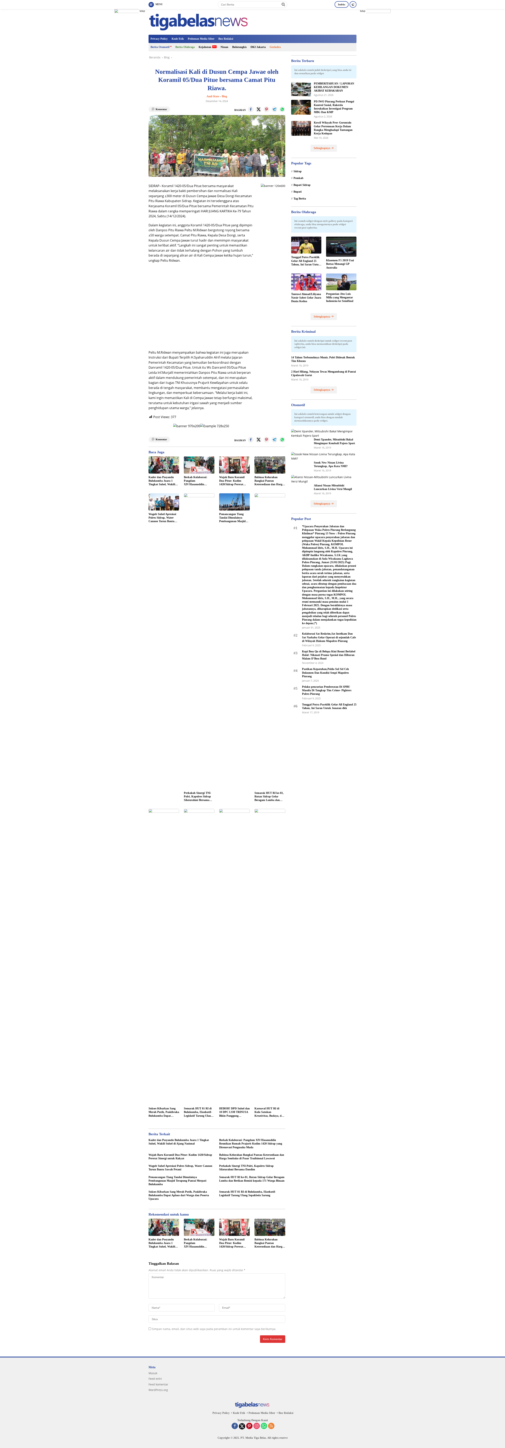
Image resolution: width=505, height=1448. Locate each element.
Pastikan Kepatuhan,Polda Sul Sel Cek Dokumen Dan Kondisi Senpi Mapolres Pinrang (325, 673)
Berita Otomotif (160, 47)
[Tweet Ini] (259, 109)
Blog (224, 96)
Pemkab (298, 178)
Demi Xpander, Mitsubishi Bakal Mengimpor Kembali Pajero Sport (334, 441)
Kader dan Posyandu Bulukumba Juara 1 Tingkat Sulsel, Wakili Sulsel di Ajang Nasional (163, 481)
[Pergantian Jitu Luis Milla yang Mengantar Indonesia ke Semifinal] (341, 281)
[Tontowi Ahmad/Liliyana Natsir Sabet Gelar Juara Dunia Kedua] (306, 281)
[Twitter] (242, 1426)
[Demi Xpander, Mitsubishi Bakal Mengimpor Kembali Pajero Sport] (323, 433)
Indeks (341, 4)
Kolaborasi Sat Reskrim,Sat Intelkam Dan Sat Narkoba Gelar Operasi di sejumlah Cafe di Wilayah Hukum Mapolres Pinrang (329, 637)
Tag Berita (300, 198)
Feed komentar (158, 1384)
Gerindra (275, 47)
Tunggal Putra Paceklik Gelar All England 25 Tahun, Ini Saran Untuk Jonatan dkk (305, 261)
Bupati (298, 191)
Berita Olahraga (185, 47)
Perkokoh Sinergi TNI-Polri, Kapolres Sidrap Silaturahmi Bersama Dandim (197, 796)
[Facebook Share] (251, 109)
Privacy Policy (159, 38)
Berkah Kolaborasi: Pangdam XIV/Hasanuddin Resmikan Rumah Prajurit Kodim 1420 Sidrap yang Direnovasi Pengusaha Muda (198, 481)
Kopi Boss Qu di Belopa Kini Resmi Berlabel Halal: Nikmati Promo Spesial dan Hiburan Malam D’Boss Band (328, 655)
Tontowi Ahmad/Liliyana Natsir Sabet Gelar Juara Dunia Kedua (306, 298)
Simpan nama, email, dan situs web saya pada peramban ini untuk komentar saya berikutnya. (214, 1329)
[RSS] (271, 1426)
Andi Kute (213, 96)
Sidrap (298, 171)
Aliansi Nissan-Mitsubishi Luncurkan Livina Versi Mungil (333, 487)
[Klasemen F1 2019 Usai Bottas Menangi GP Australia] (341, 247)
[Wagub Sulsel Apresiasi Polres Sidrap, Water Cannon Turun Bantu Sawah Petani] (164, 501)
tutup (142, 11)
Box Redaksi (225, 38)
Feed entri (155, 1379)
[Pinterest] (249, 1426)
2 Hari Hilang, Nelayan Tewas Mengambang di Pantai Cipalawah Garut (323, 373)
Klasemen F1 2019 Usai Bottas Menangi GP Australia (340, 264)
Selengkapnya (322, 148)
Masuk (153, 1373)
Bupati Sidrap (302, 185)
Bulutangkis (239, 47)
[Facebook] (235, 1426)
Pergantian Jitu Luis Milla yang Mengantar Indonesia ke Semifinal (339, 297)
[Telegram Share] (274, 109)
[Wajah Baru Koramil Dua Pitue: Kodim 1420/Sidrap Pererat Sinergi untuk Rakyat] (234, 465)
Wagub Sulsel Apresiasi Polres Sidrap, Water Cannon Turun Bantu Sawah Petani (162, 518)
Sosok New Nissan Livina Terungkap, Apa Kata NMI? (331, 464)
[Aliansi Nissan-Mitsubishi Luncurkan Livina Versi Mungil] (323, 479)
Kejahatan (205, 47)
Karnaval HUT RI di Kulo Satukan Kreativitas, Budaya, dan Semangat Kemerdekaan (269, 1112)
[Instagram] (256, 1426)
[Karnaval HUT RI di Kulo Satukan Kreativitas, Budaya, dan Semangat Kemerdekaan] (269, 957)
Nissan (224, 47)
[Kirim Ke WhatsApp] (282, 109)
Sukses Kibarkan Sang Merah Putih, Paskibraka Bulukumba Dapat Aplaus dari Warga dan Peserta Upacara (164, 1112)
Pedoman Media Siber (201, 38)
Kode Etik (178, 38)
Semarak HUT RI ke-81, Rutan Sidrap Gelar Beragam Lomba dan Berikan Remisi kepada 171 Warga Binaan (269, 796)
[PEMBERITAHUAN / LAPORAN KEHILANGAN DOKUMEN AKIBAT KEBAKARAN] (301, 89)
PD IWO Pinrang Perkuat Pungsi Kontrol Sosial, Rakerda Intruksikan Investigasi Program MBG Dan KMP (334, 107)
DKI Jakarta (258, 47)
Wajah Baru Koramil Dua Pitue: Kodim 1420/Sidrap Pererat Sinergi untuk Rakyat (232, 481)
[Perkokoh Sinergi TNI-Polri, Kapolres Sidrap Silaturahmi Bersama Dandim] (199, 641)
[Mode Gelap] (353, 4)
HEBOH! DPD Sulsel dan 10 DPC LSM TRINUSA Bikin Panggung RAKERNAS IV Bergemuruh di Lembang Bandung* (234, 1112)
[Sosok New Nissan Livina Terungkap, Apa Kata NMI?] (323, 456)
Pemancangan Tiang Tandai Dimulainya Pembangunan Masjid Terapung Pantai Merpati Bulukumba (234, 518)
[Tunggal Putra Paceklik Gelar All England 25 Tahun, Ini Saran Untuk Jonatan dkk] (306, 245)
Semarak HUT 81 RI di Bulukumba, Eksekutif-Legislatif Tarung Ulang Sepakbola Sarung (198, 1112)
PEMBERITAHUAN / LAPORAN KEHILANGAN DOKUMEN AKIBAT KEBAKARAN (334, 87)
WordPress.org (158, 1390)
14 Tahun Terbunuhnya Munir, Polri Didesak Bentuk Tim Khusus (323, 359)
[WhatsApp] (264, 1426)
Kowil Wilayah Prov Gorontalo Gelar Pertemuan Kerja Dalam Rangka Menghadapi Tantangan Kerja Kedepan (333, 128)
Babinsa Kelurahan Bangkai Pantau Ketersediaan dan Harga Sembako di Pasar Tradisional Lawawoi (269, 481)
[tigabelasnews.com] (199, 21)
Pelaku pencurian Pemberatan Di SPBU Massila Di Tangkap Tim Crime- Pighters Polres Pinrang (326, 690)
